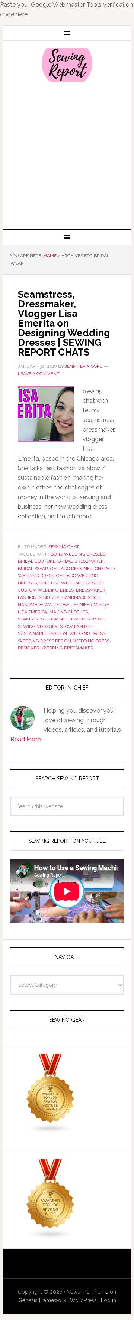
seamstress (32, 619)
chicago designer (71, 568)
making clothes (68, 612)
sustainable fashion (42, 633)
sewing (57, 619)
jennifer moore (90, 604)
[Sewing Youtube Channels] (50, 1130)
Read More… (26, 739)
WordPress (83, 1300)
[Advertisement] (67, 154)
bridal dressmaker (81, 561)
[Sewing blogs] (50, 1235)
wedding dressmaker (67, 648)
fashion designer (38, 597)
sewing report (86, 619)
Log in (108, 1300)
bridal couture (36, 561)
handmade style (81, 597)
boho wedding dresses (78, 554)
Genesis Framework (42, 1300)
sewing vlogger (38, 626)
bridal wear (33, 568)
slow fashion (76, 626)
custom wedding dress (46, 590)
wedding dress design (44, 640)
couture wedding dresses (70, 583)
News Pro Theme (87, 1292)
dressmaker (90, 590)
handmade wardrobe (43, 604)
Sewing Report (67, 65)
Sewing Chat (63, 546)
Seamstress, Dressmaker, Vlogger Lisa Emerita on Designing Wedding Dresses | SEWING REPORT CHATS (64, 323)
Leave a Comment (38, 373)
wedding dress (87, 633)
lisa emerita (32, 612)
